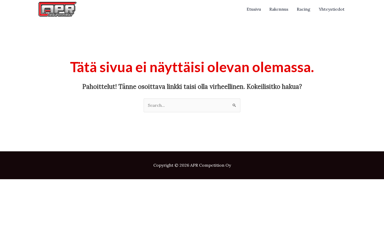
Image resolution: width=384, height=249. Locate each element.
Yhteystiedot (332, 9)
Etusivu (254, 9)
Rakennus (278, 9)
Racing (303, 9)
